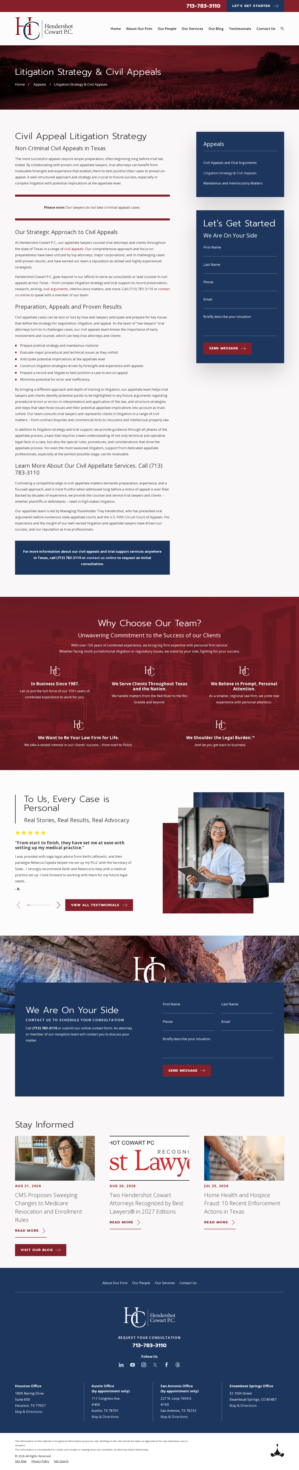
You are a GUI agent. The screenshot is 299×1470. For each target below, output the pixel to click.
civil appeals (74, 248)
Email (207, 299)
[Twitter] (155, 1364)
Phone (208, 282)
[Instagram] (143, 1364)
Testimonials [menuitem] (240, 28)
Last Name (211, 264)
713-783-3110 (203, 6)
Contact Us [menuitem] (265, 28)
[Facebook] (166, 1364)
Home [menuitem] (116, 28)
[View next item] (58, 905)
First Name (212, 247)
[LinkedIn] (121, 1364)
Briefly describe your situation (227, 316)
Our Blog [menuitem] (216, 28)
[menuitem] (240, 163)
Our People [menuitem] (167, 28)
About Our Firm (115, 1282)
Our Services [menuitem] (192, 28)
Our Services (165, 1282)
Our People (141, 1282)
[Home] (44, 28)
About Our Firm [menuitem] (139, 28)
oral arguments (55, 289)
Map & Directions (28, 1411)
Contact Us (188, 1282)
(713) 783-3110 (141, 289)
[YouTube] (132, 1364)
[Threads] (177, 1364)
